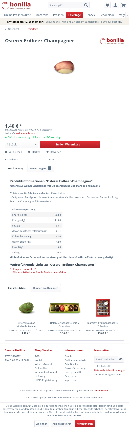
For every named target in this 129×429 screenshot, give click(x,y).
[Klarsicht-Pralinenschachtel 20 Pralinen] (103, 308)
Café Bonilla (71, 364)
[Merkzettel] (107, 5)
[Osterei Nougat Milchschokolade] (26, 308)
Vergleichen (15, 152)
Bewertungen (40, 168)
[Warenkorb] (123, 5)
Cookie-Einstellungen (76, 368)
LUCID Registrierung (46, 380)
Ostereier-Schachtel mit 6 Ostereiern (64, 324)
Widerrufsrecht (43, 364)
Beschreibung (15, 168)
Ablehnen (41, 423)
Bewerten (55, 152)
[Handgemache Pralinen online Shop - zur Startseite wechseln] (16, 6)
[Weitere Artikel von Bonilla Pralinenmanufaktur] (112, 44)
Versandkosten (101, 390)
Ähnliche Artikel (17, 288)
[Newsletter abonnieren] (121, 359)
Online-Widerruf (44, 368)
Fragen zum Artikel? (24, 269)
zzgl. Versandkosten (25, 133)
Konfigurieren (85, 423)
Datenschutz (71, 376)
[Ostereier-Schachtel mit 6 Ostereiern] (64, 308)
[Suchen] (86, 5)
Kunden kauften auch (45, 288)
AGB (37, 356)
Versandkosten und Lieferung (46, 374)
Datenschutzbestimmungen (109, 370)
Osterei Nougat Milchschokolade (26, 324)
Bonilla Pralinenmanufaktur (76, 358)
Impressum (70, 380)
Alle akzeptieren (62, 423)
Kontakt (39, 360)
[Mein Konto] (115, 5)
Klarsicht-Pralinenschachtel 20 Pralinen (102, 324)
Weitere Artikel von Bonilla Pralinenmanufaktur (40, 272)
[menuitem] (69, 5)
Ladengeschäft (72, 372)
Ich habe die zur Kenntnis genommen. (109, 370)
